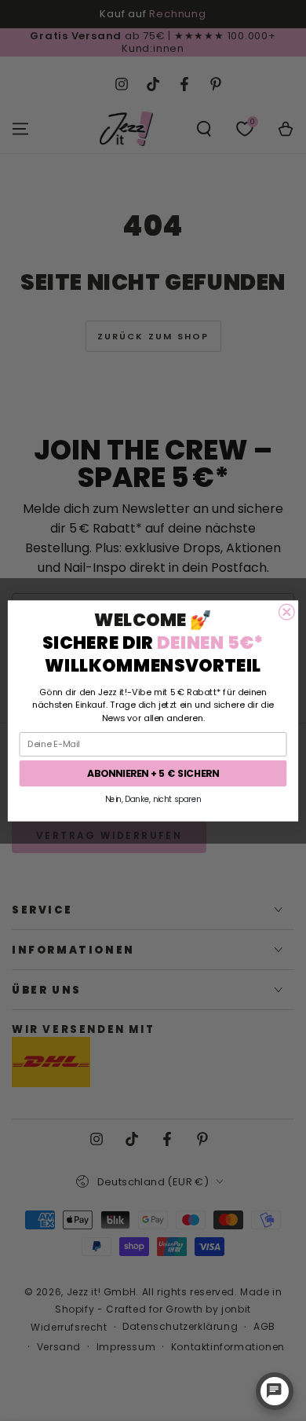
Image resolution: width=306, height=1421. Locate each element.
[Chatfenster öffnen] (274, 1391)
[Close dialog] (286, 612)
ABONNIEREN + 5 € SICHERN (153, 772)
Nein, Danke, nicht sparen (153, 798)
